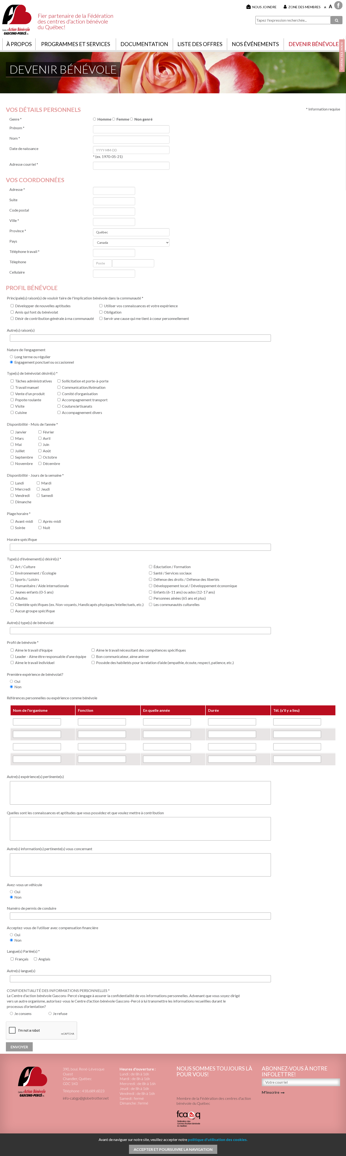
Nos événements (255, 44)
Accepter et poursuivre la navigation (173, 1149)
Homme (103, 119)
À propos (19, 44)
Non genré (143, 119)
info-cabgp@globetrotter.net (86, 1098)
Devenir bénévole (314, 44)
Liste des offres (199, 44)
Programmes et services (75, 44)
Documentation (144, 44)
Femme (122, 119)
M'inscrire (270, 1092)
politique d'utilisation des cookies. (218, 1139)
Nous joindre (264, 7)
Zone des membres (304, 7)
